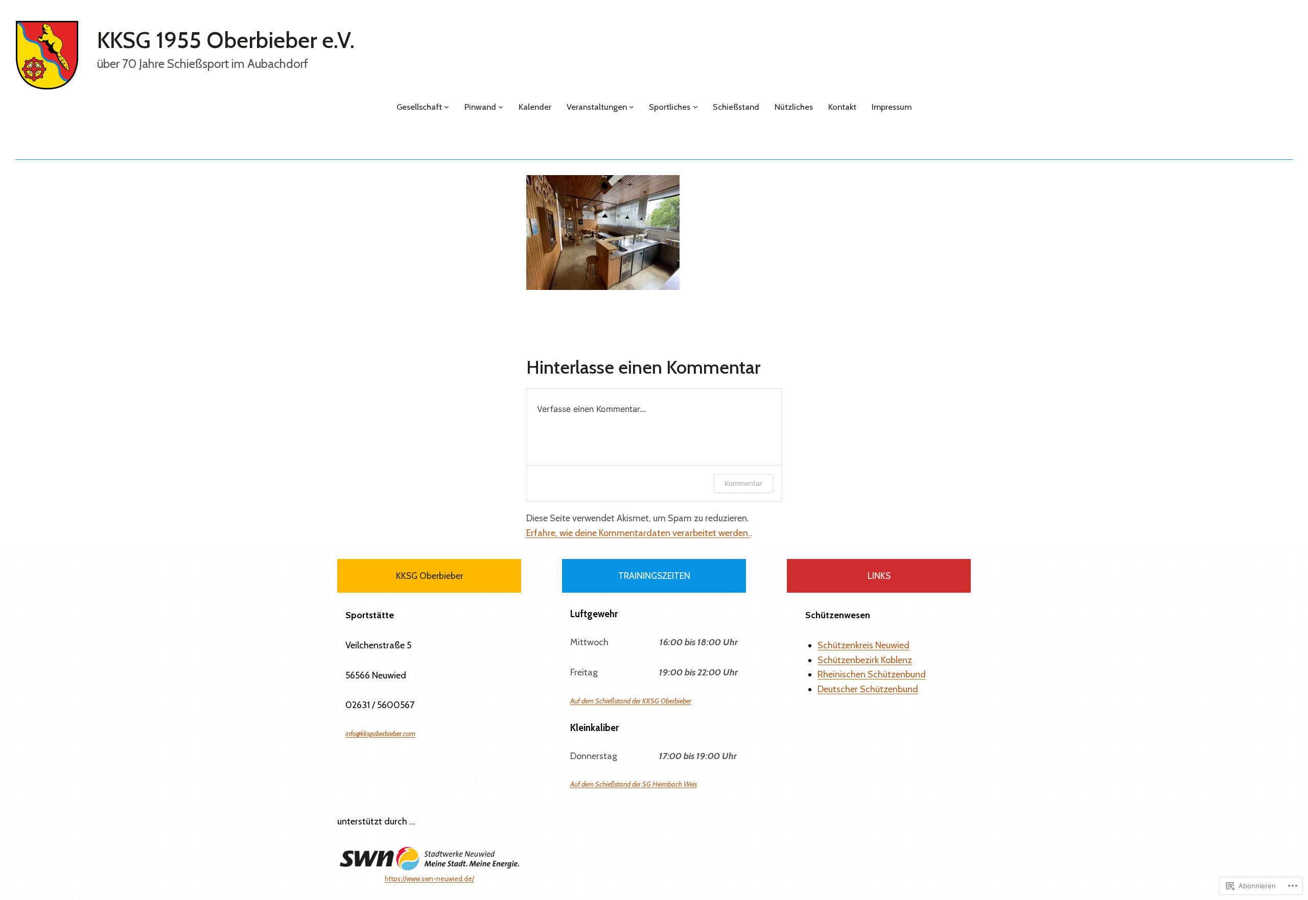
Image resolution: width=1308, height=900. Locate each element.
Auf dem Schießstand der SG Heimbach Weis (633, 784)
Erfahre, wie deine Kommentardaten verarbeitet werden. (638, 533)
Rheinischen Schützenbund (872, 674)
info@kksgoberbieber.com (380, 733)
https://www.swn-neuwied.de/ (429, 878)
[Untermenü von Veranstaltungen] (631, 106)
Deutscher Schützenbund (868, 689)
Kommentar (743, 483)
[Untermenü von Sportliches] (695, 106)
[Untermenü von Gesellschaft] (446, 106)
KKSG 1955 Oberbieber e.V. (226, 40)
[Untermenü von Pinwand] (500, 106)
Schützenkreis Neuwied (863, 645)
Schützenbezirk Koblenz (865, 660)
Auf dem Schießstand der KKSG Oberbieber (630, 701)
